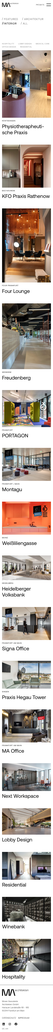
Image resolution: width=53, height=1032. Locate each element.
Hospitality (8, 44)
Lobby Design (25, 44)
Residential (26, 47)
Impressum (23, 1018)
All (25, 23)
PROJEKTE (40, 5)
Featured (11, 19)
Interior (10, 23)
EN (7, 1029)
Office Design (9, 47)
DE (3, 1029)
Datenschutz (9, 1018)
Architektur (34, 19)
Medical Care (43, 44)
